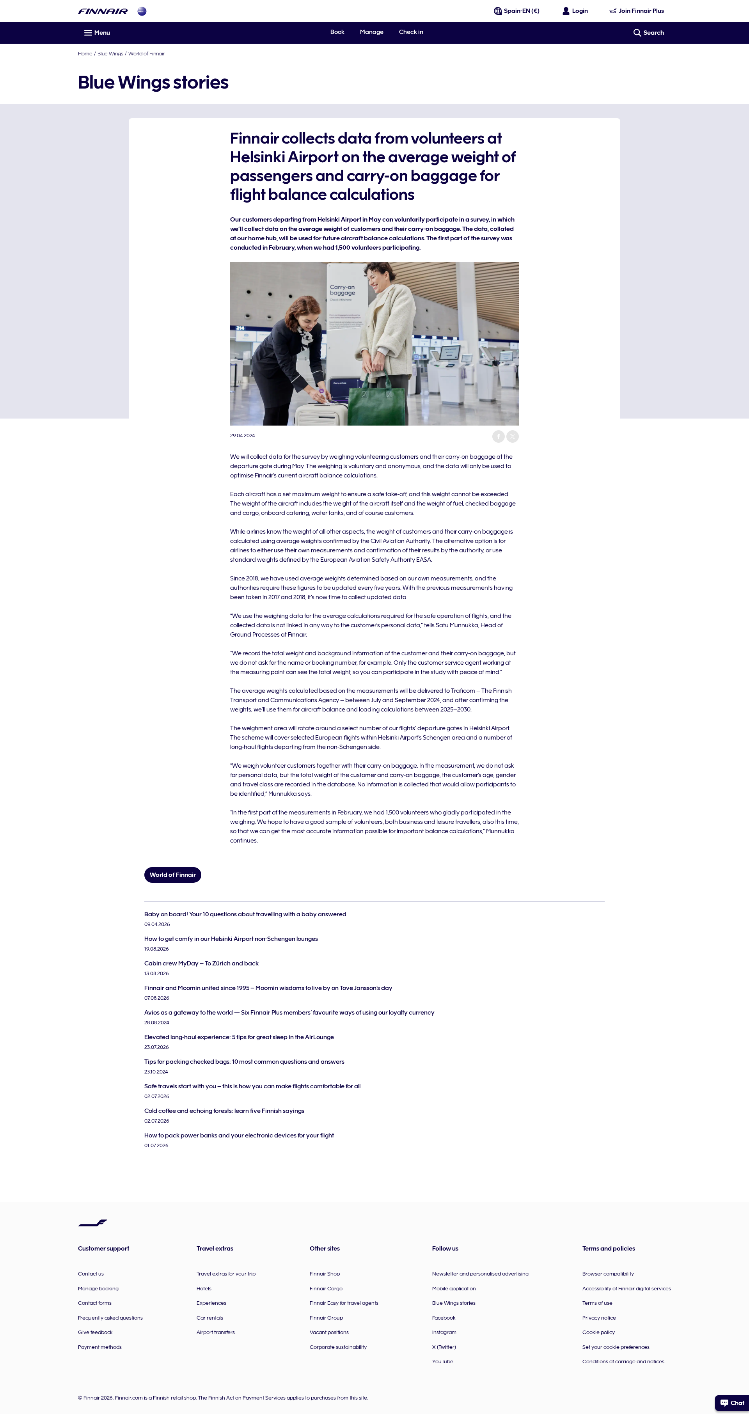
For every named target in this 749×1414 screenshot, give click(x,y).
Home (85, 53)
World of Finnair (146, 53)
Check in (411, 31)
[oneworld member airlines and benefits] (142, 11)
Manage (371, 31)
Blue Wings (110, 53)
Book (337, 31)
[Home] (103, 11)
